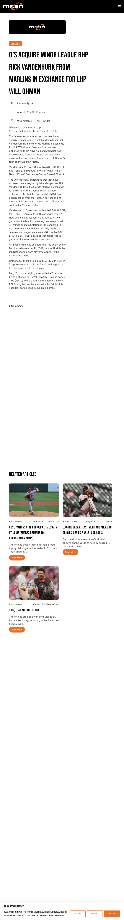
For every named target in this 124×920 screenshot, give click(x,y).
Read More (16, 557)
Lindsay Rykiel (25, 103)
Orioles (15, 43)
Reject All (94, 913)
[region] (62, 911)
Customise (77, 913)
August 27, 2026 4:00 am (46, 604)
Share (47, 120)
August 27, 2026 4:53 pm (46, 521)
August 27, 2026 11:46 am (99, 521)
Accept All (112, 913)
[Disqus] (62, 348)
